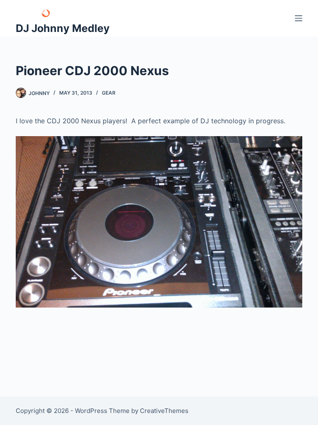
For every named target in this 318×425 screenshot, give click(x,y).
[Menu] (298, 18)
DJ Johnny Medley (63, 28)
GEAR (109, 93)
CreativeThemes (164, 411)
